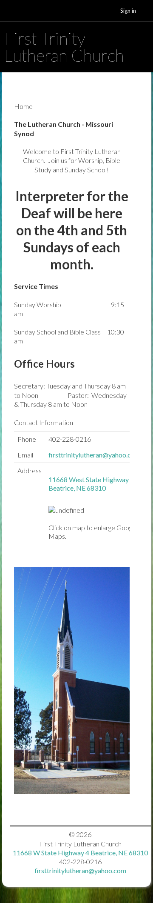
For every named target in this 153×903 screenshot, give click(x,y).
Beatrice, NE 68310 (77, 488)
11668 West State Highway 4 (91, 479)
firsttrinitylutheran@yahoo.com (94, 455)
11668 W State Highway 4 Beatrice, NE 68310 (80, 853)
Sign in (128, 10)
